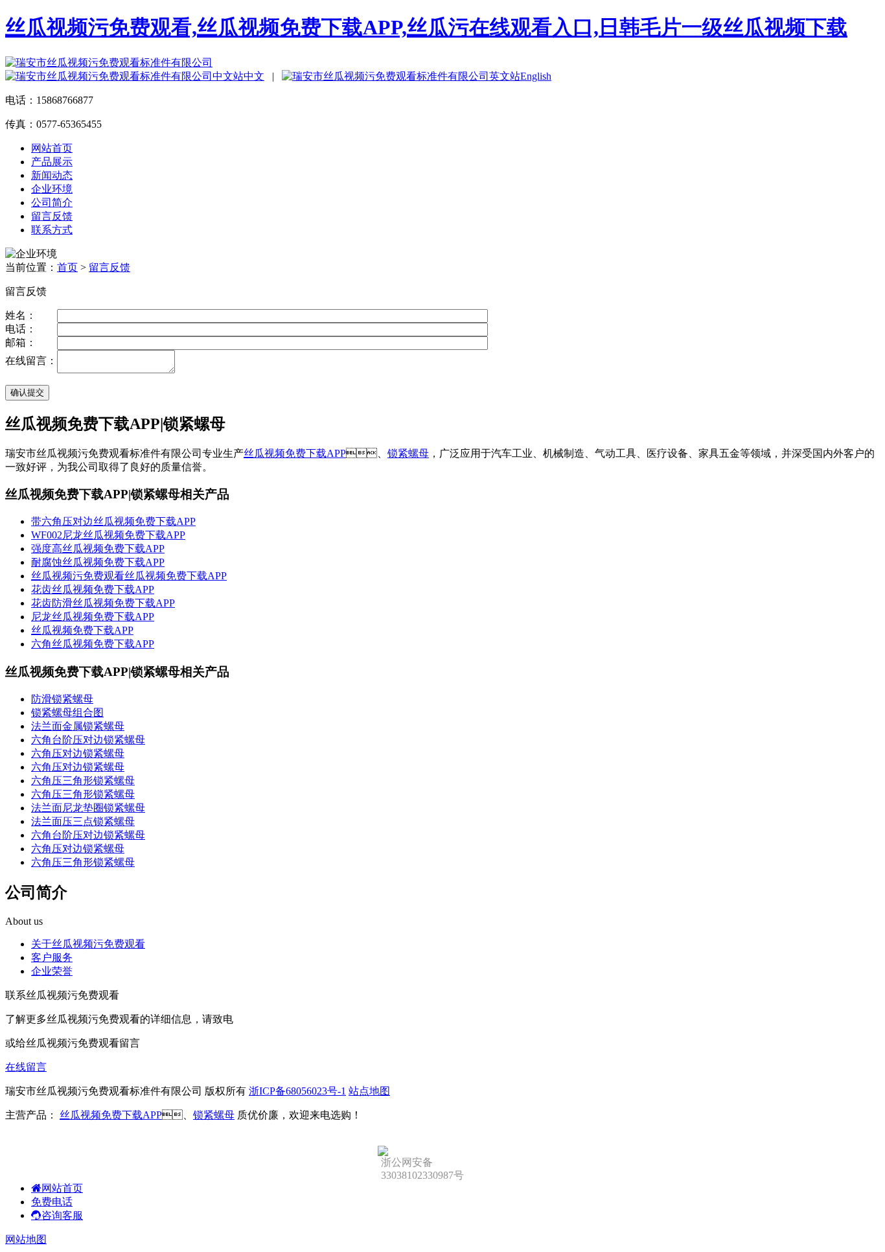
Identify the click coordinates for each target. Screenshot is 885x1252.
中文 (254, 76)
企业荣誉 (52, 971)
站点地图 (369, 1090)
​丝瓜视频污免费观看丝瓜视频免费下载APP (129, 575)
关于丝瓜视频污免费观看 (88, 943)
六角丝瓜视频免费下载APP (92, 643)
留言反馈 (52, 216)
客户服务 (52, 957)
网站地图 (26, 1239)
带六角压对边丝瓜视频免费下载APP (113, 521)
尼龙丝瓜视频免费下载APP (92, 616)
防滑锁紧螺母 (62, 698)
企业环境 (52, 188)
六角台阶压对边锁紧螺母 (88, 739)
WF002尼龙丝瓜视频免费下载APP (108, 534)
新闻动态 (52, 175)
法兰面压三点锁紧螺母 (83, 821)
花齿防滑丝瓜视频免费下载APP (103, 603)
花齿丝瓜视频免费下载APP (92, 589)
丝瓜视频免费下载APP (295, 453)
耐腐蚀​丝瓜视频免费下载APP (98, 562)
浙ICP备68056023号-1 (297, 1090)
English (535, 76)
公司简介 (52, 202)
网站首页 (52, 148)
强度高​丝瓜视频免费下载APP (98, 548)
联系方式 (52, 229)
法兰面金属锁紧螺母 (77, 726)
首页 (67, 267)
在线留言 (26, 1066)
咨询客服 (62, 1215)
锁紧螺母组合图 (67, 712)
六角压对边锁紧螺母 (77, 753)
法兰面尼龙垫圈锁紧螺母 (88, 807)
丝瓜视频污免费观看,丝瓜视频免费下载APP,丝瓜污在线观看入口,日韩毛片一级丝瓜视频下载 (426, 27)
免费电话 (52, 1201)
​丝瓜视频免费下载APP (82, 630)
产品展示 (52, 161)
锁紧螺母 (408, 453)
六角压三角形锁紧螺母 (83, 780)
